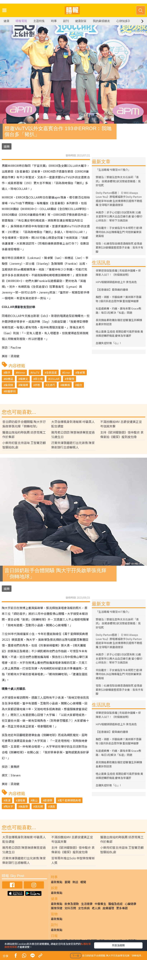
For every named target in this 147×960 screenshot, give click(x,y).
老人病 (96, 908)
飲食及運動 (72, 904)
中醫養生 (100, 904)
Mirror (21, 372)
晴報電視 (21, 20)
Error (67, 372)
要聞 (67, 882)
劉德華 (48, 800)
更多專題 (122, 908)
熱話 (75, 882)
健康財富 (81, 20)
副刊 (66, 20)
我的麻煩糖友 (101, 20)
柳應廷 (9, 379)
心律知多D (123, 20)
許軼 (37, 385)
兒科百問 (70, 908)
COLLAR (54, 379)
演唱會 (21, 800)
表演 (7, 800)
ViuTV (35, 372)
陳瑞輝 (24, 385)
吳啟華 (24, 806)
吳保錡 (9, 385)
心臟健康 (130, 904)
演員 (52, 806)
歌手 (7, 372)
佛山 (34, 800)
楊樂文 (24, 379)
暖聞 (83, 882)
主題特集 (39, 20)
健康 (6, 20)
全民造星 (51, 372)
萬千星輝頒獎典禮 (70, 800)
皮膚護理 (108, 908)
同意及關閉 (118, 945)
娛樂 (7, 146)
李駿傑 (70, 379)
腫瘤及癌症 (115, 904)
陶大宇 (9, 806)
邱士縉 (39, 379)
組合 (79, 385)
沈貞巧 (51, 385)
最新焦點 (56, 882)
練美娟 (66, 385)
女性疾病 (84, 908)
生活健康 (87, 904)
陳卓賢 (81, 372)
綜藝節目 (10, 391)
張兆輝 (39, 806)
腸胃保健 (56, 908)
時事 (54, 20)
